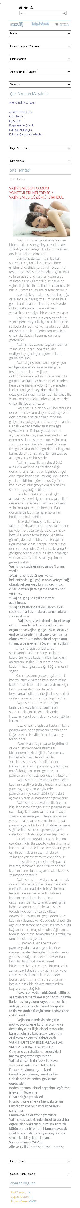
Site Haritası (17, 179)
